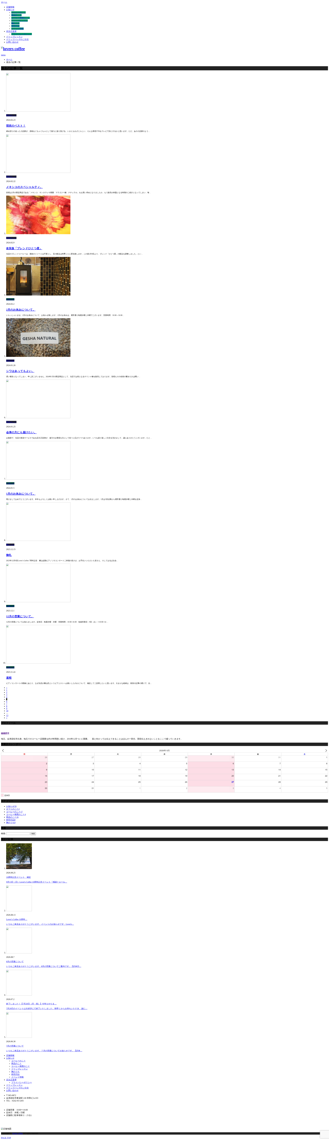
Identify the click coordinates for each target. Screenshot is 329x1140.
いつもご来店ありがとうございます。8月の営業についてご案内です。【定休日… (43, 966)
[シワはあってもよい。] (38, 356)
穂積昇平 (5, 733)
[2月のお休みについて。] (38, 295)
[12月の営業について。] (38, 601)
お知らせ (10, 10)
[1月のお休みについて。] (38, 479)
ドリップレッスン (19, 20)
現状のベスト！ (16, 125)
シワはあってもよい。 (20, 371)
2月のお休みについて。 (20, 309)
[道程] (38, 663)
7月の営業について (15, 1046)
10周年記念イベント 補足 (18, 877)
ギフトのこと (13, 809)
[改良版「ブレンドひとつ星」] (38, 233)
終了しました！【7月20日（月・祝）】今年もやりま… (31, 1004)
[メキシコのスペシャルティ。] (38, 172)
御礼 (9, 555)
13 (7, 715)
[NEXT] (325, 750)
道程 (9, 677)
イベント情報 (17, 29)
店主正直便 (11, 31)
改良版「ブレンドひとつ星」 (24, 248)
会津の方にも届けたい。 (21, 432)
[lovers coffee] (13, 48)
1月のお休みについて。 (20, 493)
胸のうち (15, 23)
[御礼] (38, 540)
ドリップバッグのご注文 (17, 39)
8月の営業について (15, 961)
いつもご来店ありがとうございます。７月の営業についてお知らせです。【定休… (44, 1051)
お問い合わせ (12, 42)
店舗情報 (10, 7)
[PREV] (3, 750)
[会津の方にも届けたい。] (38, 417)
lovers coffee (17, 1133)
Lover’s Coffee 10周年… (16, 919)
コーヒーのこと (18, 12)
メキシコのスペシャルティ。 (24, 187)
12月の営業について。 (20, 616)
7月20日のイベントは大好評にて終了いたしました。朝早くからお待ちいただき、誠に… (46, 1008)
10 (7, 711)
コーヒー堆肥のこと (20, 18)
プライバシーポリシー (21, 34)
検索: (3, 833)
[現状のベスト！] (38, 111)
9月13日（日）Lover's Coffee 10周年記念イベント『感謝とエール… (36, 882)
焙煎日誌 (15, 26)
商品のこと (16, 15)
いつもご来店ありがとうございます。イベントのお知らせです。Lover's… (40, 924)
